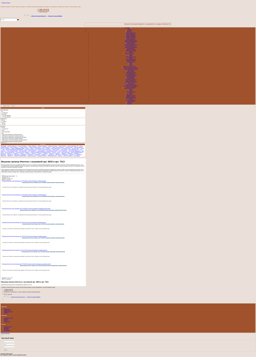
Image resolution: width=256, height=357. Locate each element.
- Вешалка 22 (78, 154)
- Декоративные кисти (51, 155)
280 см (4, 121)
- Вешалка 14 (23, 154)
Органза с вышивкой (131, 50)
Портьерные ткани (129, 53)
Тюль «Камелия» (131, 76)
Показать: (4, 177)
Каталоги (129, 102)
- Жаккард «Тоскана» (52, 146)
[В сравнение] (23, 207)
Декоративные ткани (131, 56)
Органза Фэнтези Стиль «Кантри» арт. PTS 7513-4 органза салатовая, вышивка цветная (43, 237)
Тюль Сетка (131, 83)
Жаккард (131, 58)
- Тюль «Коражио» (31, 150)
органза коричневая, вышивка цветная (13, 135)
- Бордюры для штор (31, 155)
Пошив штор (7, 310)
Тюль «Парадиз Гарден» (131, 79)
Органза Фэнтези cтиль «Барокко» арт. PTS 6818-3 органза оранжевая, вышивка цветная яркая (43, 210)
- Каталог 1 (21, 153)
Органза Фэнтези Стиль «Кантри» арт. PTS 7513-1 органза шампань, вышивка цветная (43, 224)
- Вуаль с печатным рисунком (44, 149)
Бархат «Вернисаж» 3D (131, 40)
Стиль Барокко (7, 115)
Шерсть (131, 93)
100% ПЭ (6, 129)
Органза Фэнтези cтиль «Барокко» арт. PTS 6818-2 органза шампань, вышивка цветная (43, 196)
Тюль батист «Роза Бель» (130, 82)
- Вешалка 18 (50, 154)
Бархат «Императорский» (130, 41)
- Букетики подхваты (41, 155)
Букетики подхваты (130, 96)
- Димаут (53, 152)
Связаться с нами (8, 318)
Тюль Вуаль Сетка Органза (129, 66)
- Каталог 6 (51, 153)
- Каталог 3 (33, 153)
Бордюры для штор (131, 95)
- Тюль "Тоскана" (55, 149)
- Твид (2, 149)
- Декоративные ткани (39, 148)
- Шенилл (7, 149)
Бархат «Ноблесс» (130, 46)
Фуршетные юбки (8, 311)
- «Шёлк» (12, 148)
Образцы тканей (79, 152)
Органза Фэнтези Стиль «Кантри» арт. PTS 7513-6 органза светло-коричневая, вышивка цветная (43, 265)
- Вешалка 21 (71, 154)
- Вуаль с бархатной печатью (30, 149)
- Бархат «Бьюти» (62, 146)
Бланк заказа (7, 330)
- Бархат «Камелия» (14, 147)
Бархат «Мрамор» (130, 35)
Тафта (130, 62)
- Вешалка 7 (57, 153)
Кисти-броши (131, 101)
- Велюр (31, 148)
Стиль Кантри (7, 116)
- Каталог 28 (15, 153)
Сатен (130, 90)
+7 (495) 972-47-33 (43, 11)
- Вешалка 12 (9, 154)
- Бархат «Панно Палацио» (57, 147)
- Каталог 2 (27, 153)
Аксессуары (129, 94)
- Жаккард (47, 148)
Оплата (6, 320)
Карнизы (131, 99)
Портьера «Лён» (131, 48)
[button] (55, 16)
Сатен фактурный (130, 91)
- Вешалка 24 (9, 155)
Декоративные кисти (131, 97)
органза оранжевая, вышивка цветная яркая (15, 137)
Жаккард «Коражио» (131, 36)
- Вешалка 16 (37, 154)
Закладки (6, 328)
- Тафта (82, 148)
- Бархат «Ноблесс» (46, 147)
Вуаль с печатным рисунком (131, 69)
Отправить (5, 349)
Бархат (130, 54)
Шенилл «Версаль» (131, 49)
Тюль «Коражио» (131, 77)
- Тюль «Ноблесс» (40, 150)
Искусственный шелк (131, 59)
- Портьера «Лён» (68, 147)
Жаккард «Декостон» (131, 32)
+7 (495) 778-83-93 (43, 9)
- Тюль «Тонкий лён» (62, 150)
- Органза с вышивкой (34, 152)
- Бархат (27, 148)
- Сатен (58, 152)
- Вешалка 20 (64, 154)
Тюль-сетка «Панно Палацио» (130, 85)
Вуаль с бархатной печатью (131, 67)
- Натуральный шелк (65, 148)
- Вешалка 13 (16, 154)
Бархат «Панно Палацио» (130, 47)
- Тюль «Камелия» (22, 150)
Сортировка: (5, 176)
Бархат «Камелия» (130, 42)
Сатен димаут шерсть (129, 88)
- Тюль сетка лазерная (9, 152)
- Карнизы (59, 155)
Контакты (129, 103)
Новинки (129, 30)
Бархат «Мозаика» (130, 34)
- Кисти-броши (76, 155)
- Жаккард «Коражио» (42, 146)
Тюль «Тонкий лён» (130, 81)
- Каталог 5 (45, 153)
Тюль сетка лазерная (131, 84)
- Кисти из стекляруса (67, 155)
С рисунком (7, 131)
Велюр (130, 55)
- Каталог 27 (9, 153)
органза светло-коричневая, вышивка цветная (15, 139)
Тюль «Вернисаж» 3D (130, 72)
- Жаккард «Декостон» (11, 146)
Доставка (6, 319)
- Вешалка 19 (57, 154)
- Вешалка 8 (63, 153)
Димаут (131, 89)
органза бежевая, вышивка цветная (13, 134)
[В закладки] (63, 207)
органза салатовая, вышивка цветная (13, 138)
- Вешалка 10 (76, 153)
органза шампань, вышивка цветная (13, 141)
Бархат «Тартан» (130, 43)
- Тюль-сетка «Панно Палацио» (22, 152)
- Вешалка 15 (30, 154)
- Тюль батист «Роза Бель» (74, 150)
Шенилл (131, 65)
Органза (6, 112)
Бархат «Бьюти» (131, 38)
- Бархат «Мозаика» (22, 146)
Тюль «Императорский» (131, 75)
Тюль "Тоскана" (131, 70)
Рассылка (6, 329)
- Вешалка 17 (44, 154)
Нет (4, 124)
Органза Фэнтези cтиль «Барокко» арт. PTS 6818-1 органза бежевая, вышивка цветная (43, 182)
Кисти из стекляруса (131, 100)
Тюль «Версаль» (131, 73)
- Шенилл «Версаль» (78, 147)
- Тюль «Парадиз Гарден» (51, 150)
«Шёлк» (131, 52)
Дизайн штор (7, 309)
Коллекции (129, 31)
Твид (131, 64)
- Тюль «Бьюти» (63, 149)
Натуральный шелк (130, 60)
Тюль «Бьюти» (130, 71)
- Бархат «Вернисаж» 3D (72, 146)
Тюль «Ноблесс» (131, 78)
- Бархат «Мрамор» (31, 146)
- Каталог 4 (39, 153)
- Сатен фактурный (64, 152)
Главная (129, 29)
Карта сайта (7, 321)
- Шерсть (72, 152)
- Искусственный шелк (55, 148)
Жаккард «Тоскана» (131, 37)
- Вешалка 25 (16, 155)
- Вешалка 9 (70, 153)
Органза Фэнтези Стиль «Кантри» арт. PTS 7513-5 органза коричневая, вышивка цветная (43, 251)
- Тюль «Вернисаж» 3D (73, 149)
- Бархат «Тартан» (23, 147)
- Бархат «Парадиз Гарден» (34, 147)
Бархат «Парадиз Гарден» (130, 44)
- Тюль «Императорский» (12, 150)
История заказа (8, 326)
